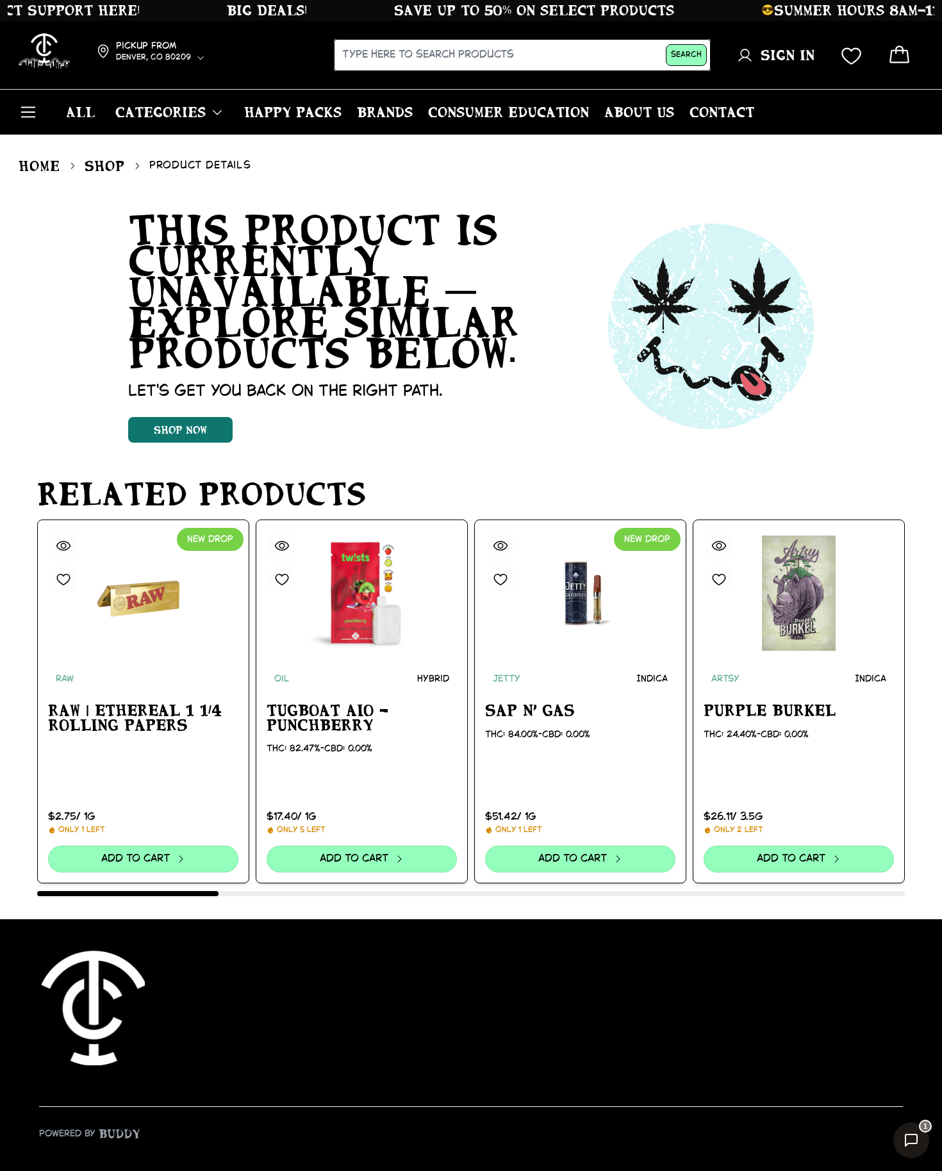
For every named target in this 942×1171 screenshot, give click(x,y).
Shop (105, 166)
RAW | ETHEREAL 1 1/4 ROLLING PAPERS (135, 718)
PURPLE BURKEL (770, 710)
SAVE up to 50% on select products (519, 10)
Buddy (119, 1133)
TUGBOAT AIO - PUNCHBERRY (327, 718)
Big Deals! (252, 10)
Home (39, 166)
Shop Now (180, 430)
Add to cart (135, 858)
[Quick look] (63, 546)
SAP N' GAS (530, 710)
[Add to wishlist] (63, 579)
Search (686, 55)
